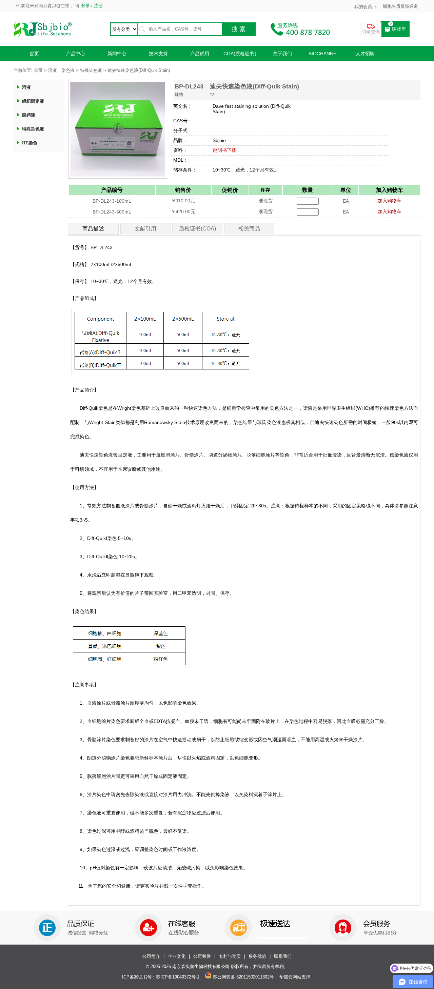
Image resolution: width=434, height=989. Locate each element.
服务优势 (257, 956)
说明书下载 (224, 150)
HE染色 (29, 142)
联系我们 (283, 956)
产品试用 (199, 53)
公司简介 (151, 956)
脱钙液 (28, 115)
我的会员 (363, 6)
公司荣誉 (202, 956)
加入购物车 (389, 200)
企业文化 (176, 956)
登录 (85, 5)
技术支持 (158, 53)
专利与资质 (230, 956)
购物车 (399, 29)
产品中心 (75, 53)
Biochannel (324, 53)
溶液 (26, 87)
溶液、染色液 (61, 70)
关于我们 (282, 53)
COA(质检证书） (241, 53)
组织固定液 (33, 101)
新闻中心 (116, 53)
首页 (34, 53)
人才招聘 (365, 53)
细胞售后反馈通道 (400, 6)
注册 (98, 5)
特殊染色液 (91, 70)
